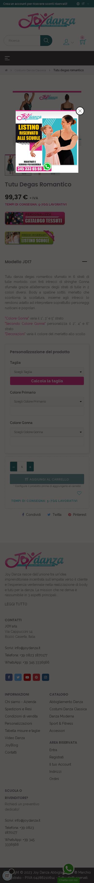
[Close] (80, 111)
